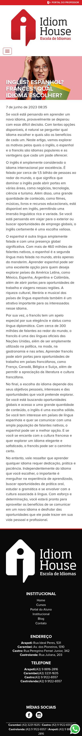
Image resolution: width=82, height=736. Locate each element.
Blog (41, 618)
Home (41, 600)
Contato (41, 623)
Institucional (41, 614)
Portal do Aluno (41, 609)
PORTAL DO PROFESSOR (65, 2)
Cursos (41, 605)
